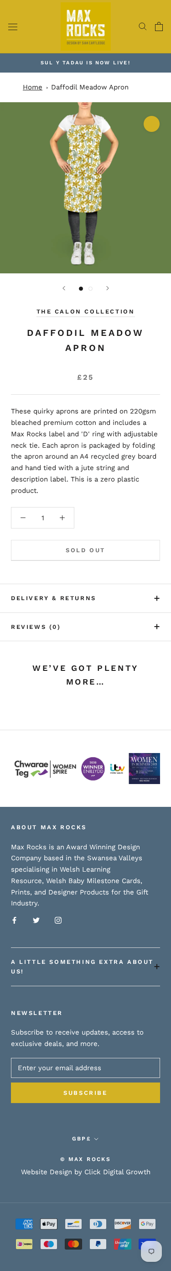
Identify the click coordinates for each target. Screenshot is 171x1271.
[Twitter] (36, 920)
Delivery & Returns (53, 598)
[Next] (107, 288)
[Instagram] (58, 920)
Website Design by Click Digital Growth (85, 1172)
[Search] (143, 26)
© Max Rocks (85, 1159)
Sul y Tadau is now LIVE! (85, 63)
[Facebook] (14, 920)
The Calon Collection (85, 311)
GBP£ (81, 1138)
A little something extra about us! (82, 966)
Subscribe (85, 1092)
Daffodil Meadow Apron (90, 87)
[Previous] (63, 288)
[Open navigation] (12, 26)
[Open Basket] (159, 26)
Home (32, 87)
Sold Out (85, 550)
